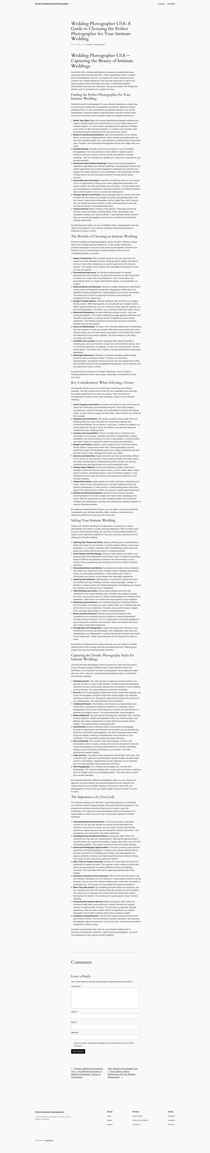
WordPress (49, 1140)
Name (74, 1012)
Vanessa (89, 44)
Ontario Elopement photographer (52, 3)
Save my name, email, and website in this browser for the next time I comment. (104, 1044)
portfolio (171, 4)
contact (161, 4)
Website (74, 1032)
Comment (76, 986)
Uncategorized (99, 44)
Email (74, 1022)
